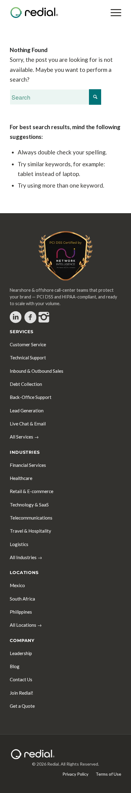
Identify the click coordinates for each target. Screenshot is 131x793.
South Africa (22, 598)
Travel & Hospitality (30, 531)
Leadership (21, 653)
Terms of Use (108, 774)
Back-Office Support (30, 397)
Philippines (21, 612)
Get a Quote (22, 706)
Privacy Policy (75, 774)
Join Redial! (21, 693)
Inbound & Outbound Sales (36, 371)
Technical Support (28, 357)
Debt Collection (26, 384)
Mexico (17, 585)
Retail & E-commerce (31, 491)
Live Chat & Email (28, 423)
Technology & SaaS (29, 504)
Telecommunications (31, 517)
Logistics (19, 544)
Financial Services (28, 465)
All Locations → (26, 625)
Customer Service (28, 344)
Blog (14, 666)
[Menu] (112, 12)
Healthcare (21, 478)
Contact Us (21, 679)
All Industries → (26, 557)
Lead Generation (27, 410)
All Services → (24, 436)
